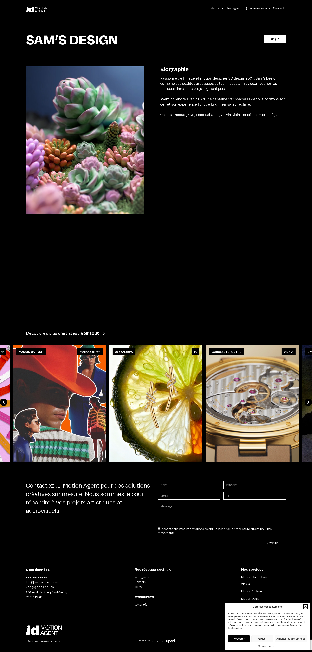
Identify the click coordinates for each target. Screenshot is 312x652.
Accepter (239, 638)
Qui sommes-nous (257, 8)
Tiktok (138, 587)
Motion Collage (90, 352)
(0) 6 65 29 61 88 (43, 587)
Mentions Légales (266, 646)
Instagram (234, 8)
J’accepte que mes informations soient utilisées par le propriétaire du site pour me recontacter (215, 531)
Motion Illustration (254, 577)
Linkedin (140, 582)
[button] (305, 606)
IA (195, 352)
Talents (214, 8)
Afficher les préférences (290, 638)
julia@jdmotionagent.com (42, 582)
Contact (278, 8)
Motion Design (251, 599)
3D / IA (275, 39)
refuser (262, 638)
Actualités (140, 604)
